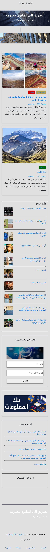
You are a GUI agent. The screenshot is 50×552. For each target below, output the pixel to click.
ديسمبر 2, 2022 (41, 176)
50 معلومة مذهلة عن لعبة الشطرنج (32, 449)
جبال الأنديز (41, 172)
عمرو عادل (31, 104)
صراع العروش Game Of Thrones (33, 208)
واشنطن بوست (40, 464)
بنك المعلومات (30, 548)
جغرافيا (42, 167)
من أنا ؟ (18, 548)
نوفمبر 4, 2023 (41, 104)
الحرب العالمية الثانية (38, 283)
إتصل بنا (7, 548)
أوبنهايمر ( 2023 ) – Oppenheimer (33, 245)
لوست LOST (41, 270)
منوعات (32, 92)
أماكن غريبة (41, 92)
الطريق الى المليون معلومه (25, 15)
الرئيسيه (43, 548)
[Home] (46, 29)
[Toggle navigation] (25, 29)
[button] (3, 29)
